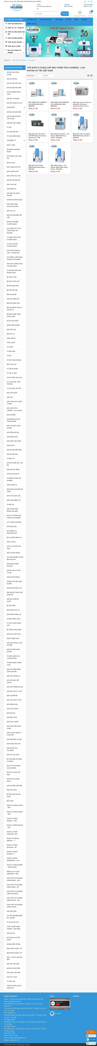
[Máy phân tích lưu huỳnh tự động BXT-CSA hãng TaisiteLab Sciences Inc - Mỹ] (82, 91)
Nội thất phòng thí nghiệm (14, 51)
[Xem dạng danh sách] (91, 75)
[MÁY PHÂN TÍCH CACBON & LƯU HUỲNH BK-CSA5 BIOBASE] (38, 91)
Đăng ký (83, 16)
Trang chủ (32, 19)
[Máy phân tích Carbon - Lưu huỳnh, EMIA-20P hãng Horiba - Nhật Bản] (60, 122)
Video (76, 19)
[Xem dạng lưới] (88, 75)
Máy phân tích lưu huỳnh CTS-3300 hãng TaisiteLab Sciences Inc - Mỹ (37, 135)
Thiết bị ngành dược (15, 23)
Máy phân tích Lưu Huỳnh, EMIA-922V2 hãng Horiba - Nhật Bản (81, 135)
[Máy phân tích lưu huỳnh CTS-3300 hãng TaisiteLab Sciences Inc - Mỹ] (38, 122)
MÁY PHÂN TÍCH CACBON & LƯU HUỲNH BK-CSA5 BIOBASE (38, 104)
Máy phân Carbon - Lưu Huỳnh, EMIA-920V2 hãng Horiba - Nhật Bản (59, 167)
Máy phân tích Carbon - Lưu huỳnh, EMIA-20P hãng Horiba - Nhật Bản (60, 135)
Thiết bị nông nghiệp (15, 38)
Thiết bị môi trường (15, 42)
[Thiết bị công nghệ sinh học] (59, 41)
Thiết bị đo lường (14, 46)
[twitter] (85, 1)
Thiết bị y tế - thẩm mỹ (16, 28)
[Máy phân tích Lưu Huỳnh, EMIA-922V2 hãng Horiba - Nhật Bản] (82, 122)
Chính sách (31, 23)
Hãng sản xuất (46, 19)
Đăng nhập (77, 16)
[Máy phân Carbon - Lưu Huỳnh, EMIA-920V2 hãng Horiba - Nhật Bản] (60, 154)
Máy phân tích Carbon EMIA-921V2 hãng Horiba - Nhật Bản (37, 167)
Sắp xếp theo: (30, 75)
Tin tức (68, 19)
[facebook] (88, 1)
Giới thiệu (59, 19)
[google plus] (91, 1)
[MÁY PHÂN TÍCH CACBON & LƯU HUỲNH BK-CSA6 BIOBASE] (60, 91)
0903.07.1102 (88, 6)
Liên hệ (84, 19)
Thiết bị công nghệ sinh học (16, 33)
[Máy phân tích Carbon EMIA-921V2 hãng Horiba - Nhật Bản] (38, 154)
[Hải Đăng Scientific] (16, 7)
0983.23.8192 (68, 6)
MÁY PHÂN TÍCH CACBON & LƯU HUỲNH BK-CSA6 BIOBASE (60, 104)
